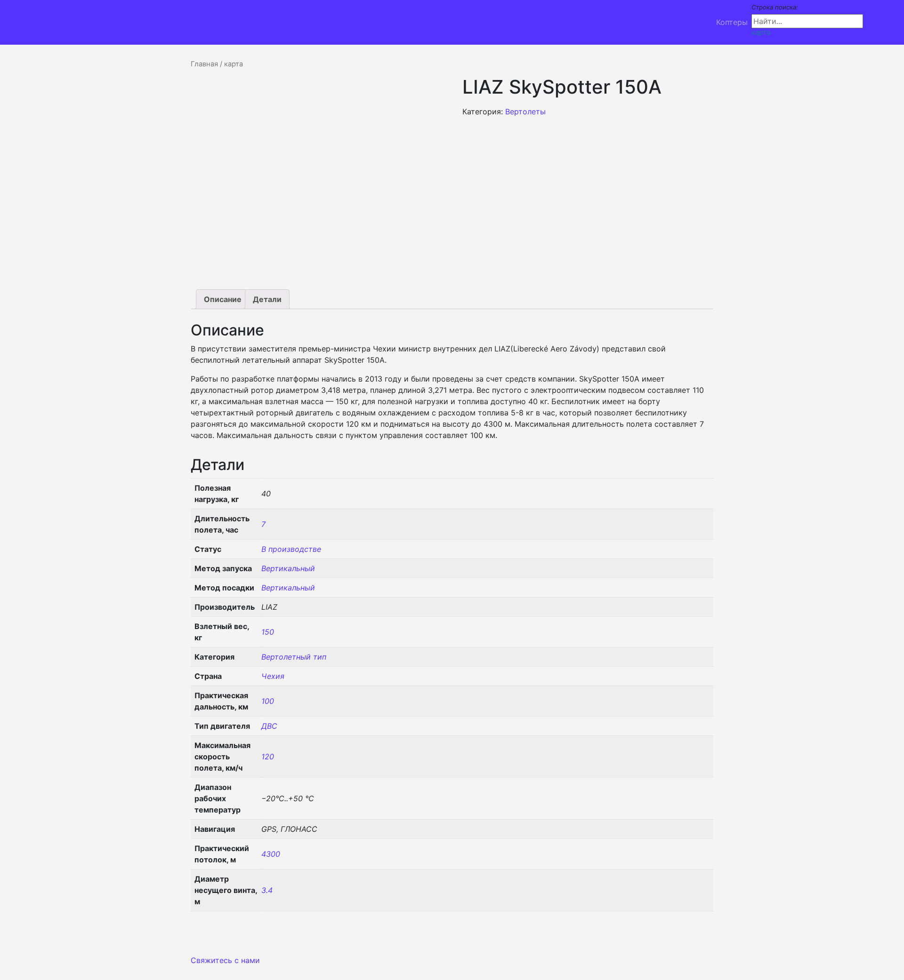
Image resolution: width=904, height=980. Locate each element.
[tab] (223, 299)
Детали (267, 299)
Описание (223, 299)
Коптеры (732, 22)
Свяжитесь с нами (225, 960)
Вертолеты (525, 111)
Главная (204, 64)
